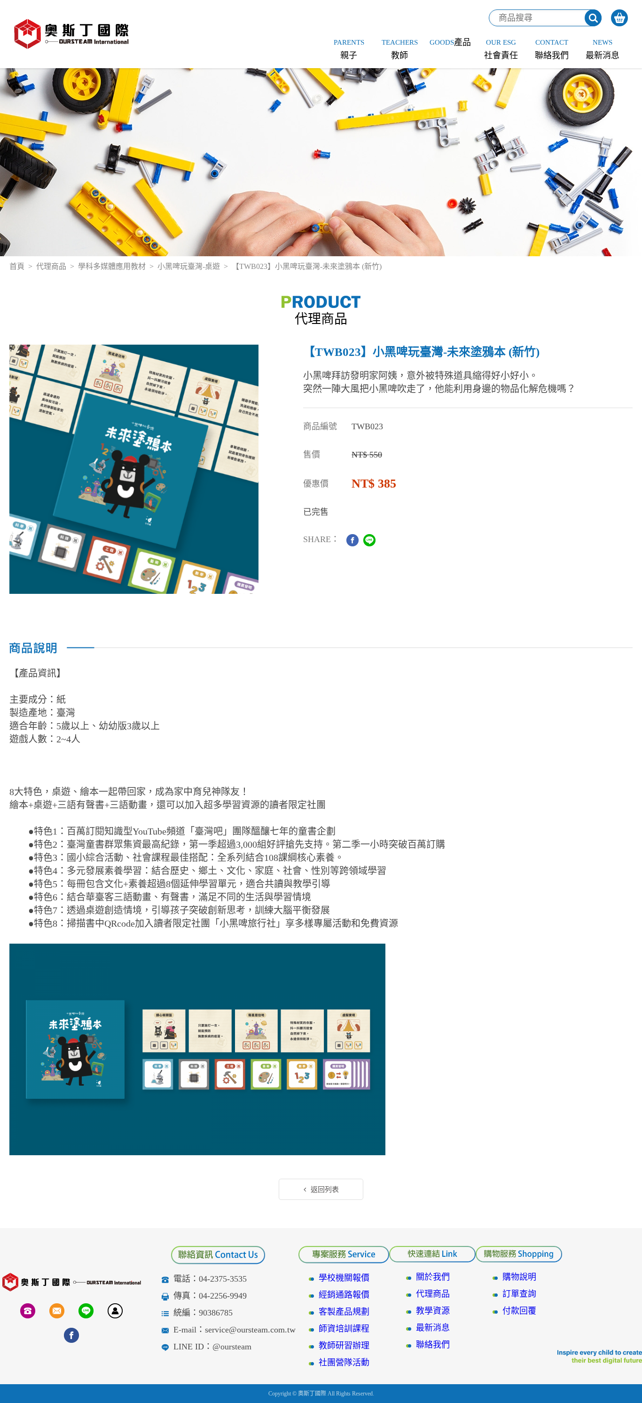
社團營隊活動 (344, 1362)
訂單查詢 (519, 1294)
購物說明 (519, 1277)
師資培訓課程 (344, 1328)
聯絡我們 (433, 1344)
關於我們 (433, 1277)
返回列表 (325, 1189)
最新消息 (433, 1327)
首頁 (16, 266)
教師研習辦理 (344, 1345)
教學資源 (433, 1311)
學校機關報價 (344, 1278)
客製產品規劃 (344, 1311)
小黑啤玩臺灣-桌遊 (188, 266)
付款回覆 (519, 1311)
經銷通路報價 (344, 1295)
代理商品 (51, 266)
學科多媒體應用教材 (112, 266)
